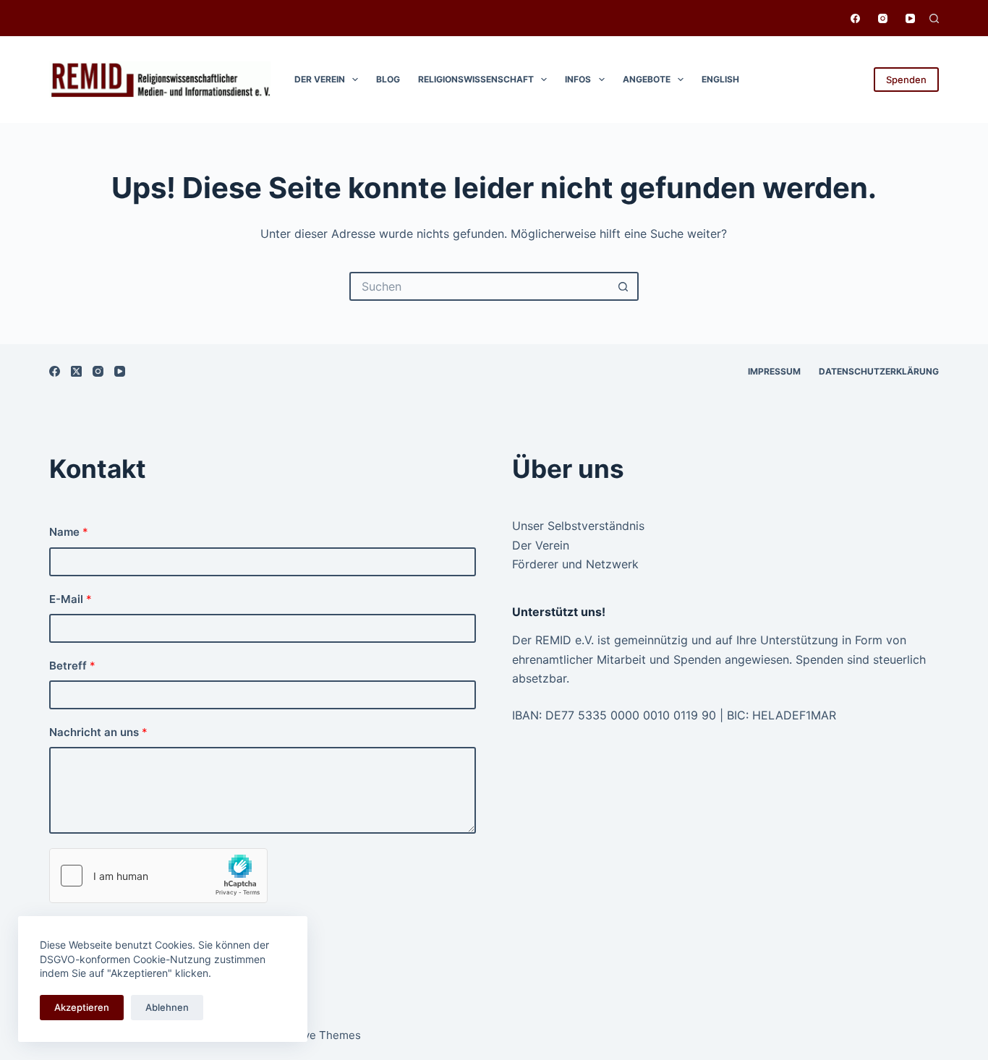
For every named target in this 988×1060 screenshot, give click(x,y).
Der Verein (319, 79)
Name (68, 532)
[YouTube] (910, 18)
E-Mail (70, 599)
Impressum (774, 371)
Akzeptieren (81, 1007)
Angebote (646, 79)
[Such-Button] (624, 286)
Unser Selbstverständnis (578, 525)
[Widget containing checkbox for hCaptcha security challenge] (158, 875)
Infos (578, 79)
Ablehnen (167, 1007)
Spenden (906, 79)
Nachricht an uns (98, 732)
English (720, 79)
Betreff (72, 665)
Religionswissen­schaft (476, 79)
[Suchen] (934, 18)
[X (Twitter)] (76, 371)
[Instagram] (882, 18)
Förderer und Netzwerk (575, 564)
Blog (388, 79)
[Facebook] (855, 18)
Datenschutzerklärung (879, 371)
